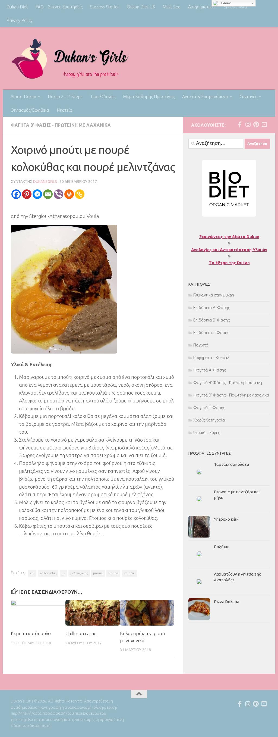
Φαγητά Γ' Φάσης (209, 407)
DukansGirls (45, 181)
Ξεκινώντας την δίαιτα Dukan (229, 236)
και (32, 573)
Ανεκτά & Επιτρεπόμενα (205, 96)
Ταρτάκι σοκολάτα (231, 464)
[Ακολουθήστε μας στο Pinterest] (256, 124)
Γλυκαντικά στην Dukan (213, 295)
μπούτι (98, 573)
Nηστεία (64, 110)
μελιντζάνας (79, 573)
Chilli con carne (80, 633)
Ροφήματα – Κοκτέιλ (211, 357)
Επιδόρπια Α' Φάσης (211, 307)
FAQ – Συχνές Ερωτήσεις (59, 6)
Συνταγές (248, 96)
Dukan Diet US (141, 6)
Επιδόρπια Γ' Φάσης (211, 332)
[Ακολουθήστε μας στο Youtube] (264, 124)
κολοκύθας (48, 573)
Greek (225, 3)
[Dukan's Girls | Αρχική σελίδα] (70, 58)
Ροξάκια (222, 546)
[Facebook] (16, 194)
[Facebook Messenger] (37, 194)
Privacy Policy (20, 20)
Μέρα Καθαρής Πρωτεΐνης (149, 96)
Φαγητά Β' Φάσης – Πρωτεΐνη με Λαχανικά (231, 395)
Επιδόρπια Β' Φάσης (211, 320)
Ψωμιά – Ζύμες (206, 432)
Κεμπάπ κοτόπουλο (31, 633)
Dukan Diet (17, 6)
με (63, 573)
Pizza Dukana (226, 601)
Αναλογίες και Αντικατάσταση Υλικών (229, 249)
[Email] (48, 194)
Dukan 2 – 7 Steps (65, 96)
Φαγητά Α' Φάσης (209, 370)
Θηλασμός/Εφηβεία (30, 110)
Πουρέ (113, 573)
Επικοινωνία (235, 6)
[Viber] (58, 194)
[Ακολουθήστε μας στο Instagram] (248, 124)
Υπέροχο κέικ (226, 519)
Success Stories (104, 6)
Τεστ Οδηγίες (102, 96)
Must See (172, 6)
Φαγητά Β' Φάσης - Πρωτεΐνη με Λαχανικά (61, 125)
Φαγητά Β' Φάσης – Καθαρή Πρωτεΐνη (227, 382)
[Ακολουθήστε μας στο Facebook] (240, 124)
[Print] (69, 194)
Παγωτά (200, 345)
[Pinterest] (26, 194)
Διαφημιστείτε (202, 6)
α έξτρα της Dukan (231, 262)
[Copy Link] (79, 194)
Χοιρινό (129, 573)
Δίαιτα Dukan (23, 96)
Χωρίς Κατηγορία (209, 420)
